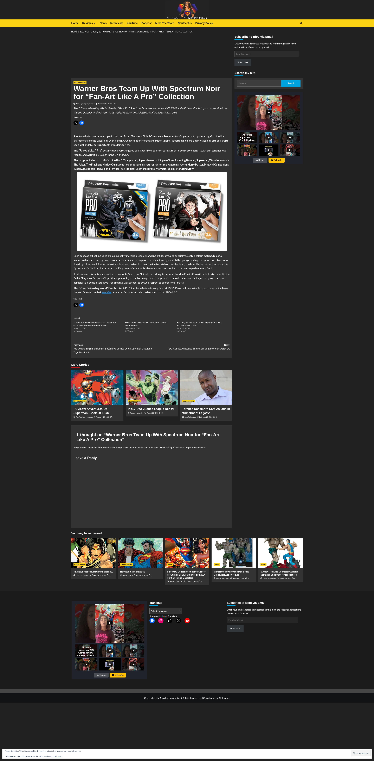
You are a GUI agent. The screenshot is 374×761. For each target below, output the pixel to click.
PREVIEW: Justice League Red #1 (151, 408)
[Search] (301, 23)
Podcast (146, 23)
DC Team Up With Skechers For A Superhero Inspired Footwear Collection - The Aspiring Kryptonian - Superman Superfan (144, 447)
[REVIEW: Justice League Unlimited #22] (93, 553)
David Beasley (128, 575)
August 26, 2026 (100, 575)
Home (75, 23)
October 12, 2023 (105, 104)
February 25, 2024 (205, 417)
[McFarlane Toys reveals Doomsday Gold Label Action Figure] (234, 553)
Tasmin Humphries (136, 413)
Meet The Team (164, 23)
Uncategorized (80, 82)
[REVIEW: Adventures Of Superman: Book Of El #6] (97, 387)
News (103, 23)
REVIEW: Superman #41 (132, 571)
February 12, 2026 (102, 417)
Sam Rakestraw (190, 417)
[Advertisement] (151, 56)
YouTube (132, 23)
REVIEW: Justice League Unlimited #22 (93, 571)
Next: (199, 347)
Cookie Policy (57, 756)
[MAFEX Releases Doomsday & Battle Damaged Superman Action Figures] (280, 553)
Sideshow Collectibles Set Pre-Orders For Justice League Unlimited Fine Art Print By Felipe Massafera (186, 574)
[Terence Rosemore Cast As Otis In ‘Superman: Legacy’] (206, 387)
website (106, 292)
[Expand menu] (94, 23)
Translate (172, 616)
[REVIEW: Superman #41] (140, 553)
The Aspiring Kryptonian (85, 104)
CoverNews (209, 698)
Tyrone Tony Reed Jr (83, 575)
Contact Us (185, 23)
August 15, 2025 (152, 413)
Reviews (87, 23)
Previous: (112, 349)
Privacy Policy (204, 23)
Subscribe (243, 62)
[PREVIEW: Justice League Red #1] (152, 387)
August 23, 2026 (192, 581)
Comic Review (79, 564)
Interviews (116, 23)
